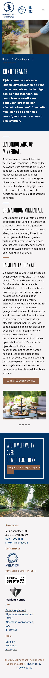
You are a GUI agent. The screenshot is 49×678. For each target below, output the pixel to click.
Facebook (11, 645)
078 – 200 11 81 (14, 538)
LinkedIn (10, 641)
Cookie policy (24, 667)
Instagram (11, 649)
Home (5, 59)
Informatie (11, 629)
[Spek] (12, 551)
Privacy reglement (15, 610)
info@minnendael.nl (16, 542)
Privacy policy (33, 664)
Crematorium (22, 59)
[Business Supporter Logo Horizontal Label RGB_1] (15, 576)
